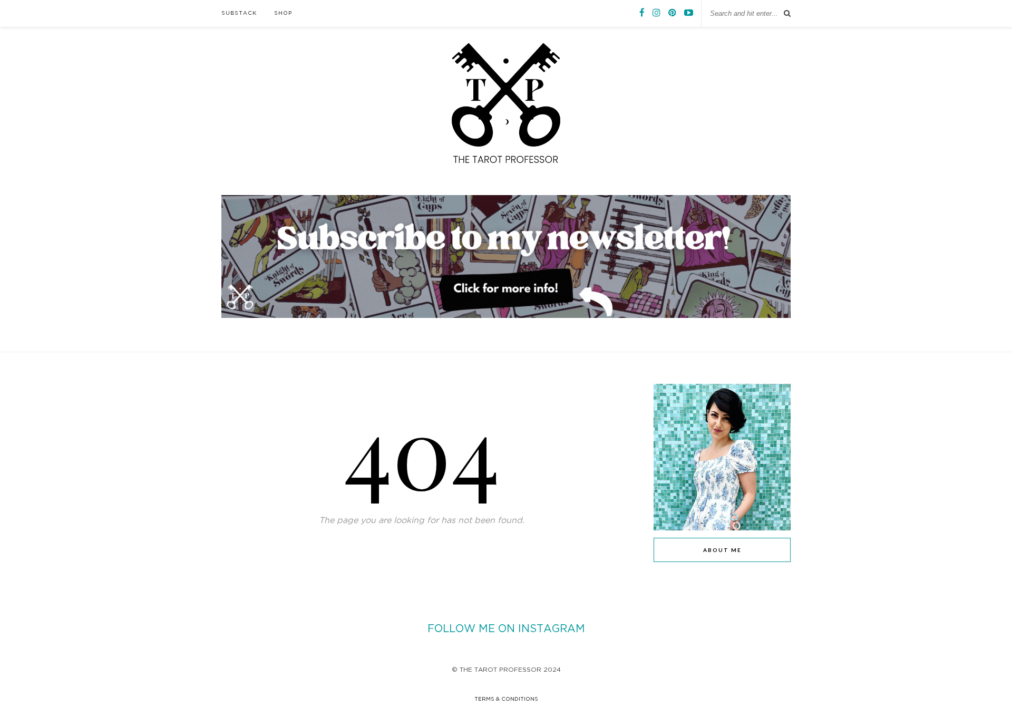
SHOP (283, 13)
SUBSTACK (239, 13)
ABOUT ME (722, 550)
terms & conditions (506, 699)
